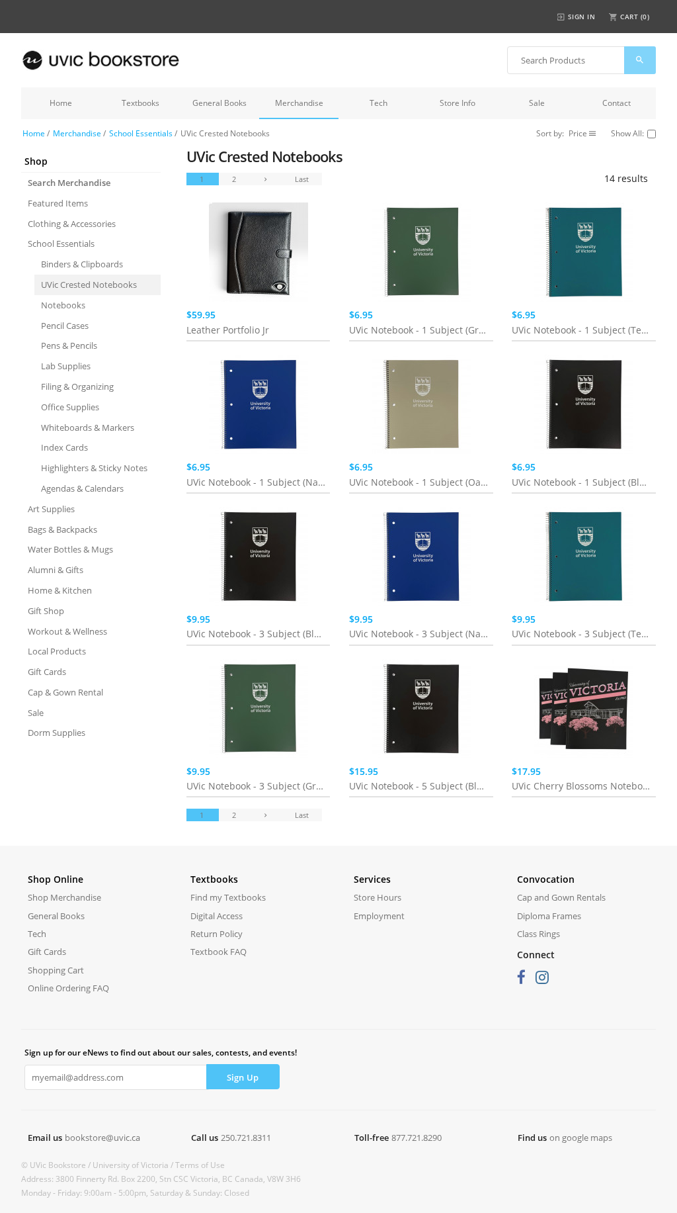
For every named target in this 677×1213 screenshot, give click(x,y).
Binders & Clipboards (82, 264)
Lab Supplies (66, 366)
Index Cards (64, 447)
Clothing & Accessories (72, 224)
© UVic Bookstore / (57, 1165)
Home (61, 103)
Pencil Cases (65, 326)
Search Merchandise (69, 183)
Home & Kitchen (60, 590)
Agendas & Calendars (82, 488)
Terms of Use (200, 1165)
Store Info (457, 103)
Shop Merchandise (64, 897)
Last (302, 179)
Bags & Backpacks (62, 529)
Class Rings (538, 934)
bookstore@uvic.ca (102, 1138)
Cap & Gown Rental (65, 692)
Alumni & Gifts (55, 570)
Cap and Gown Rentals (561, 897)
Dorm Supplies (56, 733)
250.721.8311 (246, 1138)
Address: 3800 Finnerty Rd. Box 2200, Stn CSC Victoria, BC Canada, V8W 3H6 (161, 1179)
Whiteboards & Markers (87, 427)
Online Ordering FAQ (68, 988)
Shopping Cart (56, 970)
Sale (537, 103)
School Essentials (141, 133)
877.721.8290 (416, 1138)
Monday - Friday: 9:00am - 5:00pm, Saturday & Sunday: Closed (135, 1192)
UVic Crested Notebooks (89, 285)
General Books (219, 103)
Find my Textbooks (228, 897)
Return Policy (216, 934)
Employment (379, 916)
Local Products (57, 651)
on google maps (580, 1138)
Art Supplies (51, 509)
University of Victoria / (134, 1165)
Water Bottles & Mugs (70, 549)
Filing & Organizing (77, 386)
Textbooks (140, 103)
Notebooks (63, 305)
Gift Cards (47, 672)
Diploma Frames (549, 916)
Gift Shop (46, 611)
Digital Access (216, 916)
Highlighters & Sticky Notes (94, 468)
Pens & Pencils (69, 345)
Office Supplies (70, 407)
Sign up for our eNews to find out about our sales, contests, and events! (160, 1052)
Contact (616, 103)
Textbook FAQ (218, 952)
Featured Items (58, 203)
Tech (378, 103)
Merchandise (299, 103)
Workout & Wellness (67, 631)
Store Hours (377, 897)
